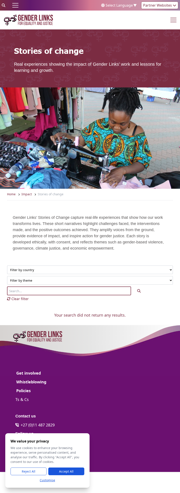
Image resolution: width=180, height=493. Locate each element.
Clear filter (20, 298)
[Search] (3, 5)
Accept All (66, 471)
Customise (47, 480)
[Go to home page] (28, 20)
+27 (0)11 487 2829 (38, 425)
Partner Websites (158, 5)
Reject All (28, 471)
